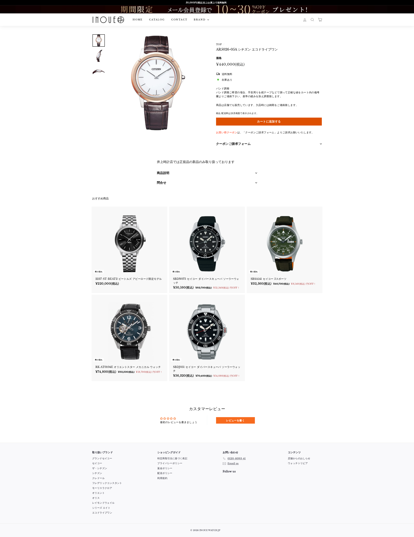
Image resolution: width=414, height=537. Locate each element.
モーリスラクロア (102, 488)
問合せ (161, 183)
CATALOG (157, 19)
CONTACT (179, 19)
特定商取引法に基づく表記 (172, 458)
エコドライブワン (102, 512)
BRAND (200, 19)
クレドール (98, 478)
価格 (219, 58)
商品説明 (163, 173)
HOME (138, 19)
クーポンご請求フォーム (233, 144)
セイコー (97, 463)
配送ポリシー (164, 473)
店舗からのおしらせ (299, 458)
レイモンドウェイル (103, 502)
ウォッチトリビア (298, 463)
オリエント (98, 492)
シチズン (97, 473)
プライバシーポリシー (169, 463)
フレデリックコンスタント (107, 483)
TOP (219, 44)
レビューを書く (235, 420)
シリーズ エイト (101, 507)
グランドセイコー (102, 458)
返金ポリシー (164, 468)
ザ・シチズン (99, 468)
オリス (96, 497)
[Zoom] (156, 83)
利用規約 (162, 478)
